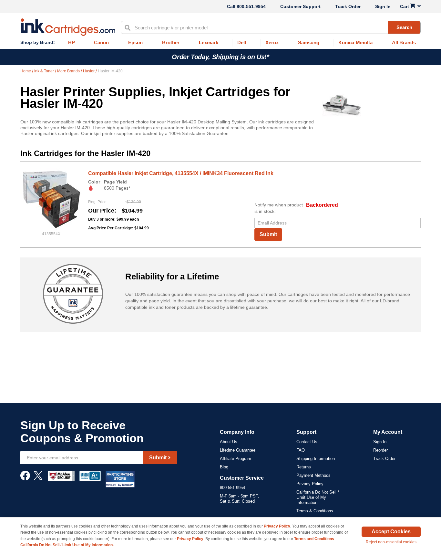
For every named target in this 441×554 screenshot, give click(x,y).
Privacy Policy (309, 483)
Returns (303, 467)
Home (26, 71)
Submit (268, 234)
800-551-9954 (251, 6)
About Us (228, 441)
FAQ (300, 450)
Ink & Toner (44, 71)
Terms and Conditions (314, 539)
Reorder (380, 450)
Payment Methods (313, 475)
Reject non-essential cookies (391, 542)
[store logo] (68, 27)
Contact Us (306, 441)
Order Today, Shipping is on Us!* (220, 56)
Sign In (383, 6)
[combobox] (270, 27)
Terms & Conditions (314, 510)
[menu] (220, 43)
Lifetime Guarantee (237, 450)
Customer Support (300, 6)
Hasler (89, 71)
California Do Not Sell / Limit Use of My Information (317, 497)
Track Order (348, 6)
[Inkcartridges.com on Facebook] (25, 478)
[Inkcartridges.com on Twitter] (38, 478)
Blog (224, 467)
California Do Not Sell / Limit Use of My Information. (67, 545)
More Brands (69, 71)
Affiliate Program (235, 458)
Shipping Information (315, 458)
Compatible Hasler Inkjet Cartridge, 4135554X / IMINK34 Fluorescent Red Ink (180, 173)
